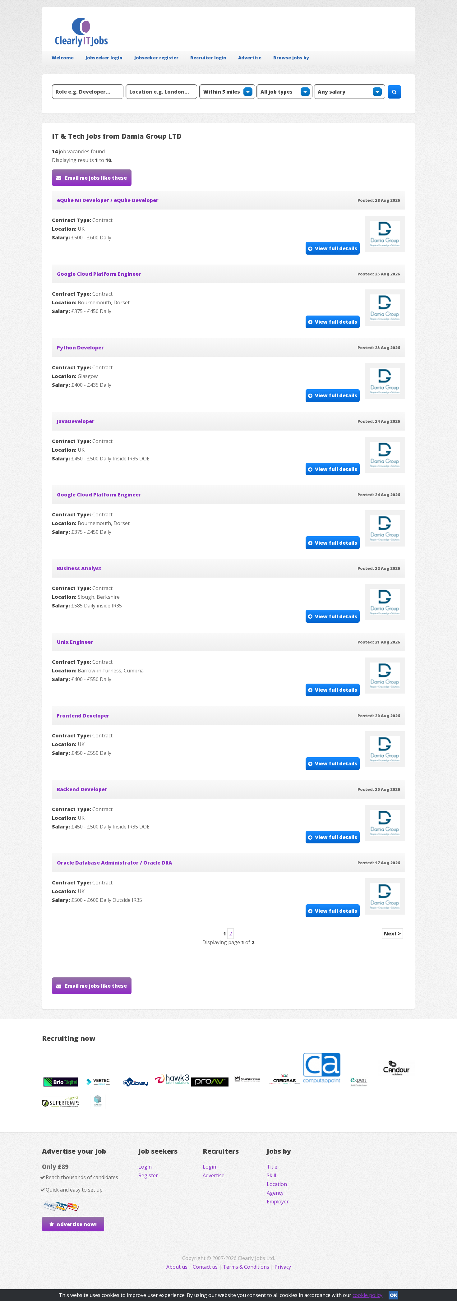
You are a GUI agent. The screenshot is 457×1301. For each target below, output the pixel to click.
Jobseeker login (103, 58)
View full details (336, 248)
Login (145, 1166)
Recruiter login (208, 58)
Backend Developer (82, 789)
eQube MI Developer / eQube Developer (108, 200)
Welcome (63, 58)
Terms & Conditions (246, 1266)
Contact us (206, 1266)
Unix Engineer (75, 642)
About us (177, 1266)
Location (277, 1184)
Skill (271, 1175)
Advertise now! (77, 1224)
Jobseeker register (156, 58)
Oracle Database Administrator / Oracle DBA (114, 862)
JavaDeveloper (76, 421)
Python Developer (80, 347)
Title (272, 1166)
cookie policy (367, 1295)
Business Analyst (79, 568)
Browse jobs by (291, 58)
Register (148, 1175)
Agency (275, 1192)
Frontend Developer (83, 715)
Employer (278, 1201)
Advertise (249, 58)
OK (393, 1295)
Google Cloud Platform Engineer (99, 273)
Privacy (283, 1266)
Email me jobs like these (95, 177)
